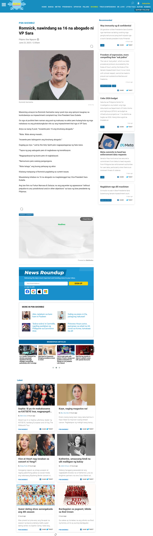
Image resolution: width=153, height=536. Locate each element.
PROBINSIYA (67, 7)
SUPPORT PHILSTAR (143, 10)
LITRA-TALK (131, 7)
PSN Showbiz (27, 23)
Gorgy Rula (23, 466)
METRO (58, 7)
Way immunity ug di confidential (115, 25)
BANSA (51, 7)
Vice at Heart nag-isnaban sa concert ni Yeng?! (33, 460)
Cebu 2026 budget (109, 98)
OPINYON (77, 7)
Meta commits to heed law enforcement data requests (113, 153)
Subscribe (146, 3)
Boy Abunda (64, 413)
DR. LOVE (121, 7)
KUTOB (140, 7)
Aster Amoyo (65, 466)
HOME (44, 7)
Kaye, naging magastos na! (73, 408)
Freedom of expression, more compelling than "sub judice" (114, 56)
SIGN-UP (78, 283)
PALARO (86, 7)
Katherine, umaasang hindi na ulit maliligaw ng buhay (74, 460)
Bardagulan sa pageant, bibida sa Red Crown (75, 510)
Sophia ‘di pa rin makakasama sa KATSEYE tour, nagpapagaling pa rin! (35, 410)
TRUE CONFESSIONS (108, 7)
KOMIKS (147, 7)
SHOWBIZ (94, 7)
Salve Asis (23, 416)
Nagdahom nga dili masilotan (114, 186)
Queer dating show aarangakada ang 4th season (35, 510)
